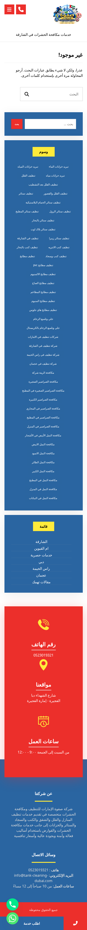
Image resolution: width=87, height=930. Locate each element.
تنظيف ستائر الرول (60, 211)
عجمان (41, 575)
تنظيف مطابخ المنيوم (43, 301)
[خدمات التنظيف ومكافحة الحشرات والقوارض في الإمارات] (67, 13)
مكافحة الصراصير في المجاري (43, 408)
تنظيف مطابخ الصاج (43, 283)
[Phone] (12, 904)
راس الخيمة (41, 568)
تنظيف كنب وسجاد (56, 256)
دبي (41, 561)
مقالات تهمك (41, 581)
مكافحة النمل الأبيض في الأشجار (43, 435)
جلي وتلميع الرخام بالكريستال (43, 328)
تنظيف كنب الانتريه (58, 247)
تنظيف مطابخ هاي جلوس (43, 310)
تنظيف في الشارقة (27, 238)
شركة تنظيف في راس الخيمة (43, 355)
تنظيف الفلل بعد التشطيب (43, 184)
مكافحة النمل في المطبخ (43, 480)
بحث (17, 124)
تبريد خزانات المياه (28, 166)
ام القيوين (41, 548)
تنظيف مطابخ (27, 256)
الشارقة (41, 541)
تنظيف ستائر (26, 193)
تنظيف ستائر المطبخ (27, 211)
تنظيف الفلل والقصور (55, 193)
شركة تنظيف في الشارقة (43, 346)
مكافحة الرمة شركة (43, 373)
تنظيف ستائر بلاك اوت (43, 229)
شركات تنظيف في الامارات (43, 337)
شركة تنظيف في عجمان (43, 364)
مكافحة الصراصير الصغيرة (43, 381)
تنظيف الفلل (28, 175)
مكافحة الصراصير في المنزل (43, 426)
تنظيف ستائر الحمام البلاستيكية (43, 202)
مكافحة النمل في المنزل (43, 489)
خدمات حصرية (41, 555)
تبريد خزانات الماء (58, 166)
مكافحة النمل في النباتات (43, 498)
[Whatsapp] (12, 918)
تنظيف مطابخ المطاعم (43, 292)
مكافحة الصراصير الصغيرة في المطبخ (43, 390)
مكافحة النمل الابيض (43, 444)
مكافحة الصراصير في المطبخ (43, 417)
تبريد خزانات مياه (55, 175)
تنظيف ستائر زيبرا (59, 238)
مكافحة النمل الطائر (43, 462)
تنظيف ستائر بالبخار (43, 220)
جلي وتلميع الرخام (43, 319)
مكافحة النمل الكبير (43, 471)
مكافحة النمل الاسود (43, 453)
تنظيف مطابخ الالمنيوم (43, 274)
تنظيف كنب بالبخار (27, 247)
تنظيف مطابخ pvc (43, 265)
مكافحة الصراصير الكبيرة (43, 399)
